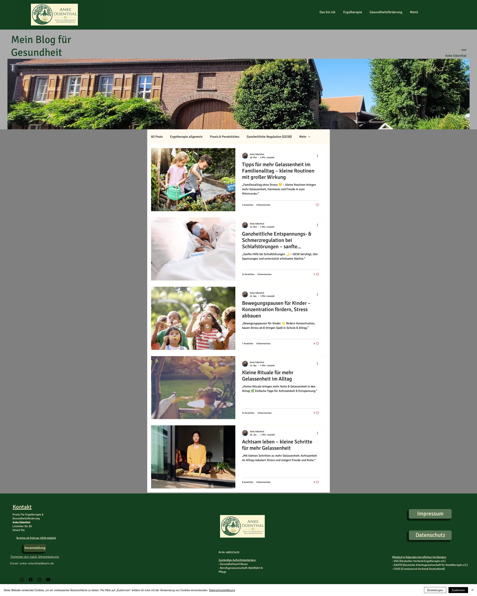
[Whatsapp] (21, 579)
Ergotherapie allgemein (186, 137)
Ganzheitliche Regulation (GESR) (269, 137)
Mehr (302, 137)
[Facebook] (30, 579)
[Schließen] (472, 590)
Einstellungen (435, 590)
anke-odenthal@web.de (37, 563)
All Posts (157, 137)
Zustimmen (458, 590)
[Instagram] (39, 579)
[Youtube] (48, 579)
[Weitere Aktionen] (318, 156)
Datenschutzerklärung (222, 590)
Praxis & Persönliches (224, 137)
